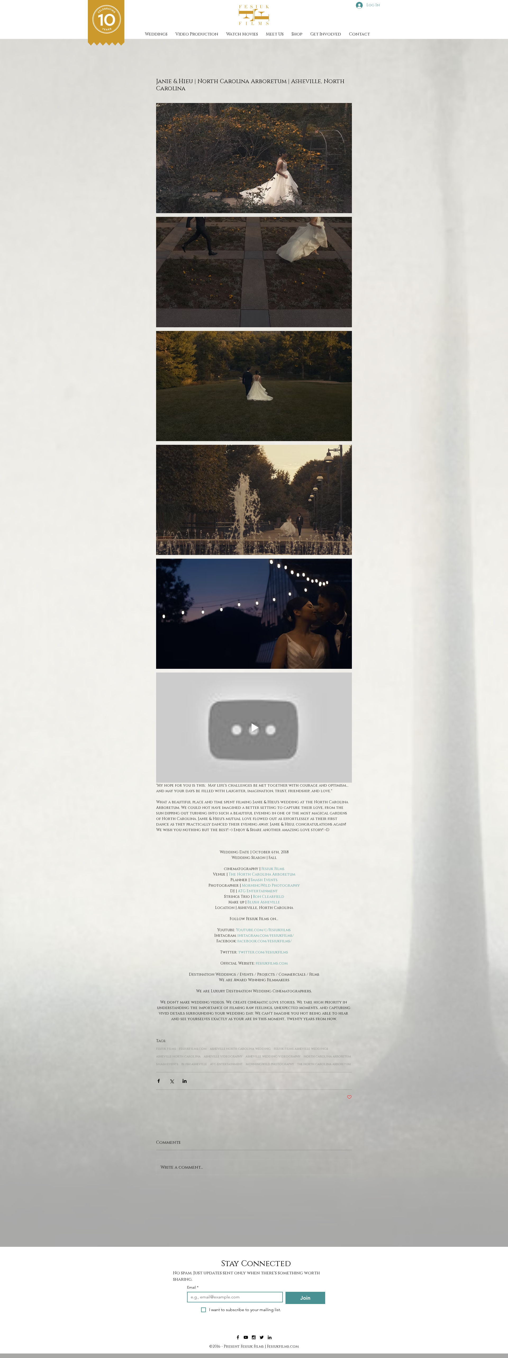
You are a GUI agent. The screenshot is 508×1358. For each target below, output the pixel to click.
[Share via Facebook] (158, 1080)
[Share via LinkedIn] (184, 1080)
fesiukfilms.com (193, 1049)
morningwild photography (270, 1064)
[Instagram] (253, 1337)
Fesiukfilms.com (283, 1346)
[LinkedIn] (269, 1337)
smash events (167, 1064)
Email (192, 1287)
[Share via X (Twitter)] (171, 1080)
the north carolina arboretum (324, 1064)
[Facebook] (238, 1337)
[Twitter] (261, 1337)
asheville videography (223, 1057)
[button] (196, 34)
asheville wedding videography (273, 1057)
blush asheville (194, 1064)
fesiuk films (166, 1049)
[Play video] (254, 728)
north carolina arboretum (327, 1057)
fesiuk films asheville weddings (301, 1049)
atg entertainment (226, 1064)
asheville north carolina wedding (240, 1049)
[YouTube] (245, 1337)
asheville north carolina (178, 1057)
